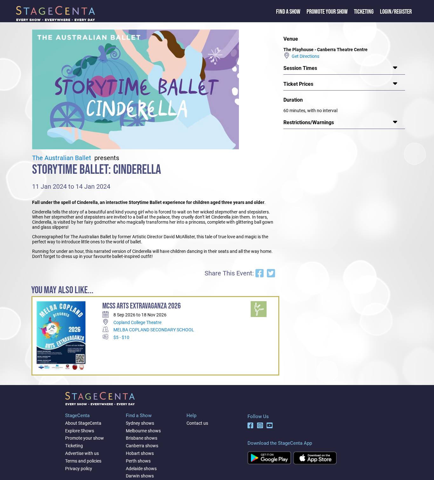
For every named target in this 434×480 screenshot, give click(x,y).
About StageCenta (83, 423)
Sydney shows (140, 423)
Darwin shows (140, 475)
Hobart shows (140, 453)
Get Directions (304, 56)
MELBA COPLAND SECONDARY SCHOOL (153, 329)
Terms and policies (83, 460)
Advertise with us (82, 453)
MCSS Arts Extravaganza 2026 (141, 306)
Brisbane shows (141, 438)
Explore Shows (79, 430)
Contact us (197, 423)
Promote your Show (327, 12)
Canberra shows (142, 445)
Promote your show (84, 438)
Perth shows (138, 460)
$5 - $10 (121, 337)
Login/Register (396, 12)
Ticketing (364, 12)
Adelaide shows (141, 468)
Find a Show (288, 12)
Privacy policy (78, 468)
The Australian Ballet (62, 158)
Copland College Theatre (137, 322)
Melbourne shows (143, 430)
